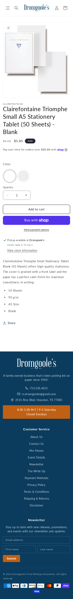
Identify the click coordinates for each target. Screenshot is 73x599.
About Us (36, 437)
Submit (11, 558)
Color (7, 164)
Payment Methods (36, 478)
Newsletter (36, 464)
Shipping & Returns (36, 498)
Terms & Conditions (36, 491)
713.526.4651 (39, 388)
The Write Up (36, 471)
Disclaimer (36, 505)
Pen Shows (36, 450)
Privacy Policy (36, 484)
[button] (8, 8)
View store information (22, 250)
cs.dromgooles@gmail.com (39, 394)
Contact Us (36, 443)
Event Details (36, 457)
